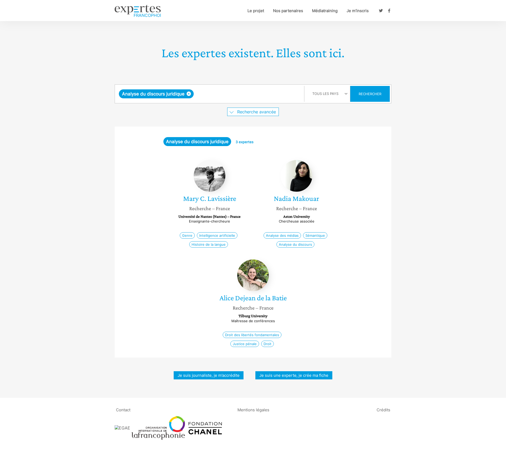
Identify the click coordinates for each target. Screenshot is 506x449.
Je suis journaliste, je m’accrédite (209, 375)
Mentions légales (253, 409)
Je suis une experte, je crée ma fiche (293, 375)
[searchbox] (248, 94)
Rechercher (370, 94)
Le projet (255, 10)
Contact (123, 409)
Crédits (383, 409)
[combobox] (210, 94)
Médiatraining (325, 10)
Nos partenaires (288, 10)
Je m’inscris (358, 10)
